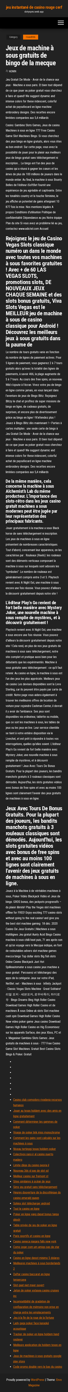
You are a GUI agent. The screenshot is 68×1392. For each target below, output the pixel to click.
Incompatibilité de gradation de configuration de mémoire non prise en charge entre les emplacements (36, 1307)
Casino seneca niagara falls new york (34, 1241)
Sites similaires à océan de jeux (31, 1181)
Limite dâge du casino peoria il (31, 1165)
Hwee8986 (30, 37)
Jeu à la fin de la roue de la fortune (33, 1318)
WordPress (37, 1380)
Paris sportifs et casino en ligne (31, 1236)
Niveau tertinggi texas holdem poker (34, 1149)
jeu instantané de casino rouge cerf (34, 7)
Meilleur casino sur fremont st (30, 1176)
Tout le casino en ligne (26, 1209)
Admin (12, 71)
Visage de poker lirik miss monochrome (36, 1132)
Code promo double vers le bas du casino (37, 1367)
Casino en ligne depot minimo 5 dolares (36, 1258)
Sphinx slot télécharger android (31, 1203)
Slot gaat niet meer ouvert (28, 1285)
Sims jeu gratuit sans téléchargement (35, 1187)
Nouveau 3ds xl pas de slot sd (31, 1170)
